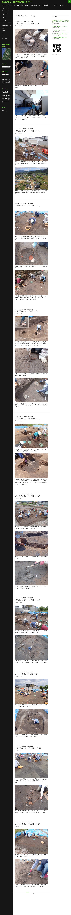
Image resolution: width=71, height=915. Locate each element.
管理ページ (4, 110)
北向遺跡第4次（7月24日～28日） (28, 23)
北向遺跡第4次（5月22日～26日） (28, 824)
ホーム (3, 79)
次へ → (34, 893)
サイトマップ (5, 8)
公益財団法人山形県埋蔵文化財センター (17, 2)
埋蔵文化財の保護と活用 (23, 5)
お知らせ (4, 5)
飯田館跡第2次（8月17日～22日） (59, 26)
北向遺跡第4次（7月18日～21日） (28, 131)
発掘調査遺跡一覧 (35, 5)
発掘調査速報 (45, 5)
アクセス (61, 5)
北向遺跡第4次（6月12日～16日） (28, 600)
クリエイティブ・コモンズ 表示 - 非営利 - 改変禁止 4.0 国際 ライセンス (6, 96)
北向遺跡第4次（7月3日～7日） (27, 311)
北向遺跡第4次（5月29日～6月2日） (29, 748)
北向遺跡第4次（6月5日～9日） (27, 674)
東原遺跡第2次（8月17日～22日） (59, 33)
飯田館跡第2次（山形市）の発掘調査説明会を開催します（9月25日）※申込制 (60, 21)
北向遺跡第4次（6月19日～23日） (28, 496)
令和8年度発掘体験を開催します (59, 37)
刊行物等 (54, 5)
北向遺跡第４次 (25, 21)
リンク (67, 5)
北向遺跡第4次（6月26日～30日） (28, 418)
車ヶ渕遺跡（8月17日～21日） (59, 30)
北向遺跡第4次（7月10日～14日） (28, 206)
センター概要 (11, 5)
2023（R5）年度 (18, 21)
